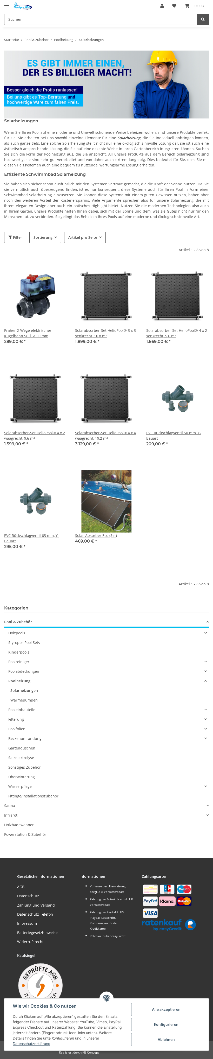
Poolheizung (54, 154)
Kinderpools (18, 652)
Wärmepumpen (24, 700)
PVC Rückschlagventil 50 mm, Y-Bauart (173, 435)
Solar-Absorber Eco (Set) (96, 535)
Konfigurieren (166, 1024)
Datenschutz (28, 895)
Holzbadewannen (19, 824)
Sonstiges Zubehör (24, 767)
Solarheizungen (24, 690)
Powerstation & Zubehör (25, 834)
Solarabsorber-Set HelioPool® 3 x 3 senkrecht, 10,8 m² (105, 333)
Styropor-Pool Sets (24, 642)
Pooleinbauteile (21, 709)
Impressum (27, 923)
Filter (17, 237)
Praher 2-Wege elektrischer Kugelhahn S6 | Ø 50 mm (27, 333)
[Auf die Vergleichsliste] (44, 274)
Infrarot (10, 815)
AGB (20, 886)
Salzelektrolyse (21, 757)
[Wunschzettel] (174, 6)
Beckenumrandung (25, 738)
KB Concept (90, 1052)
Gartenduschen (21, 748)
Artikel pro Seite (82, 237)
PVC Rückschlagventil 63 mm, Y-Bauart (31, 538)
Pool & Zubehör (18, 621)
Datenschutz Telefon (35, 914)
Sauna (9, 805)
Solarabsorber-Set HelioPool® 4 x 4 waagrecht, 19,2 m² (105, 435)
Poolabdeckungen (23, 671)
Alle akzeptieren (166, 1009)
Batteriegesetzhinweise (37, 932)
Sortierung (43, 237)
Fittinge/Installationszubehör (33, 796)
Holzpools (16, 632)
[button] (162, 6)
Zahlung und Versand (36, 905)
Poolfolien (16, 728)
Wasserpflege (20, 786)
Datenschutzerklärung (31, 1043)
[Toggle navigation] (6, 3)
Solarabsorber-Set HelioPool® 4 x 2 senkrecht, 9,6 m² (176, 333)
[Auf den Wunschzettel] (58, 274)
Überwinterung (21, 776)
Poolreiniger (18, 661)
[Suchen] (203, 19)
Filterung (16, 719)
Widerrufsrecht (30, 941)
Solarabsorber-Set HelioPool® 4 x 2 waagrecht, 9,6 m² (34, 435)
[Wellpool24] (23, 6)
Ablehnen (166, 1039)
